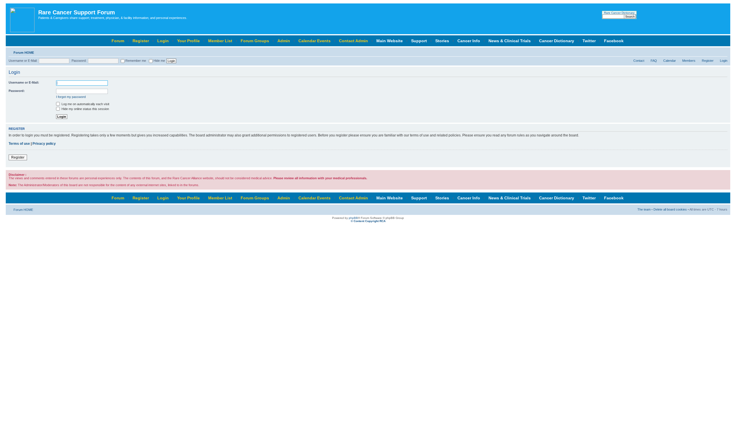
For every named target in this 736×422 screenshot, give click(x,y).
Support (419, 40)
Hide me (159, 60)
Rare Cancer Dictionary (619, 12)
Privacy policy (44, 144)
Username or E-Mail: (23, 60)
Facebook (614, 40)
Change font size (723, 51)
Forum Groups (255, 40)
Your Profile (188, 40)
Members (688, 60)
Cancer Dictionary (556, 40)
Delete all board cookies (670, 209)
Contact (638, 60)
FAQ (654, 60)
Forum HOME (24, 52)
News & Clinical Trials (509, 40)
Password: (79, 60)
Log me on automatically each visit (85, 104)
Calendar (669, 60)
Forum (118, 40)
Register (141, 40)
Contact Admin (353, 40)
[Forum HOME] (22, 19)
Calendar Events (314, 40)
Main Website (389, 40)
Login (163, 40)
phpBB (353, 217)
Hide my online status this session (85, 109)
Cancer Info (468, 40)
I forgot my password (71, 97)
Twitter (589, 40)
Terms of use (19, 144)
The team (644, 209)
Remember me (135, 60)
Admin (283, 40)
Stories (442, 40)
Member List (220, 40)
